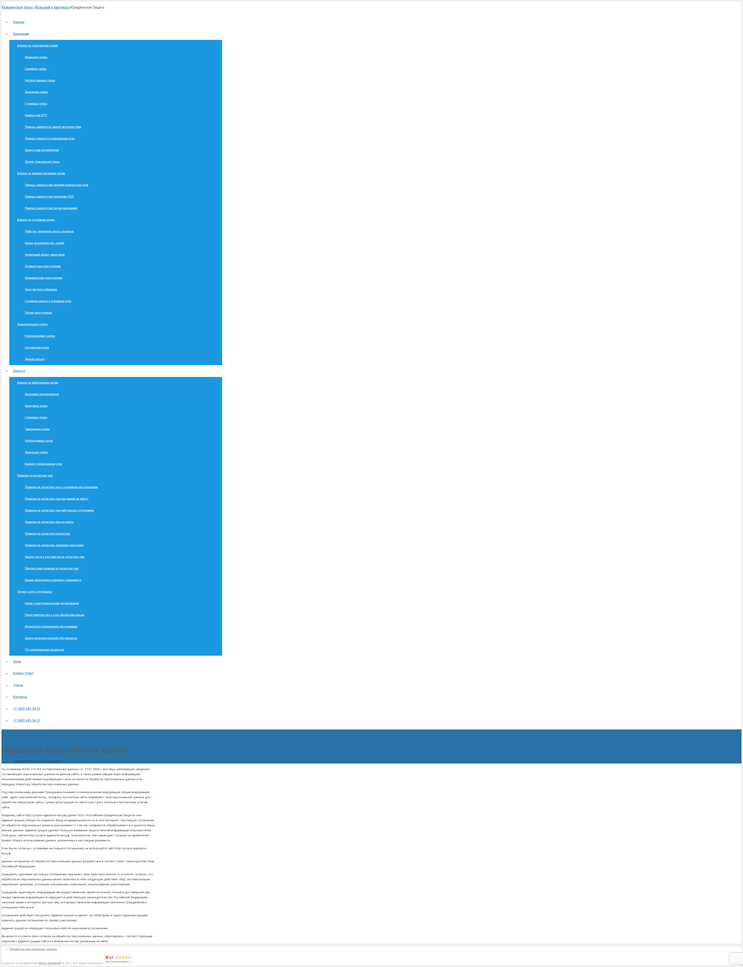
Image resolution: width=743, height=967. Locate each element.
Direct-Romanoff (50, 963)
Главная (7, 761)
